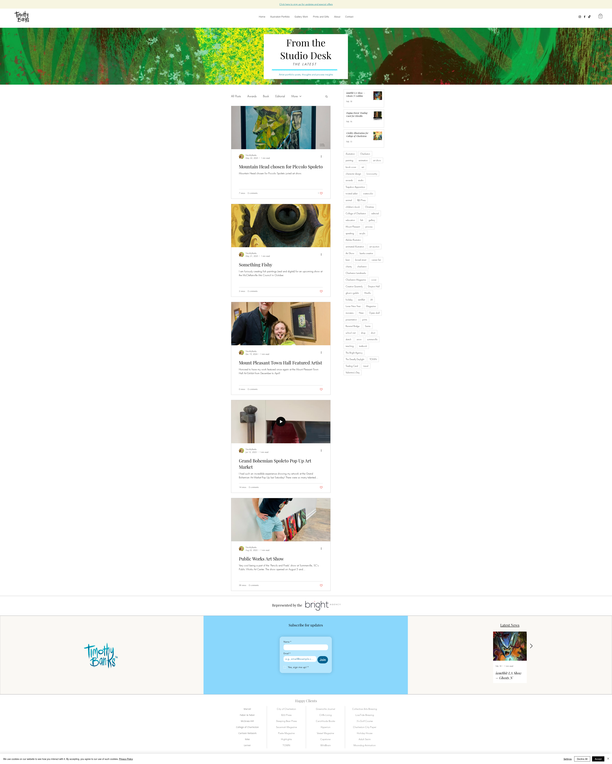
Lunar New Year (353, 306)
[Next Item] (531, 646)
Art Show (350, 253)
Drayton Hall (374, 286)
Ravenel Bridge (353, 326)
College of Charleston (356, 213)
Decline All (582, 758)
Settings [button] (568, 758)
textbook (363, 345)
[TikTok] (589, 16)
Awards (252, 96)
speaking (350, 233)
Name (287, 641)
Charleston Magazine (356, 279)
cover (373, 279)
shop (363, 332)
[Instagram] (579, 16)
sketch (348, 339)
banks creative (366, 253)
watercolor (368, 193)
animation (363, 160)
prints (364, 319)
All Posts (236, 96)
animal (349, 200)
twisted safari (352, 193)
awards (349, 180)
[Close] (608, 758)
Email (287, 653)
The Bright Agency (354, 352)
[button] (306, 4)
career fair (376, 259)
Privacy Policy (126, 758)
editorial (375, 213)
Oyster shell (374, 312)
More (294, 96)
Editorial (280, 96)
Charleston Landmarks (356, 272)
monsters (349, 312)
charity (349, 266)
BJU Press (361, 200)
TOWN (373, 359)
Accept (598, 758)
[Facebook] (584, 16)
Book (266, 96)
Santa (367, 326)
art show (377, 160)
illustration (350, 153)
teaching (350, 345)
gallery (372, 220)
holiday (349, 299)
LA (371, 299)
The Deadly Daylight (355, 359)
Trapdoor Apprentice (355, 186)
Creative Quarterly (354, 286)
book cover (351, 166)
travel (365, 365)
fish (361, 220)
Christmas (369, 206)
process (368, 226)
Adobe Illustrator (353, 239)
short (373, 332)
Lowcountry (372, 173)
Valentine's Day (353, 372)
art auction (374, 246)
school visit (351, 332)
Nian (361, 312)
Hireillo (367, 292)
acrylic (362, 233)
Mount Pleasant (353, 226)
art (363, 166)
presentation (351, 319)
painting (349, 160)
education (350, 220)
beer (348, 259)
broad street (360, 259)
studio (361, 180)
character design (353, 173)
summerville (372, 339)
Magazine (371, 306)
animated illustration (355, 246)
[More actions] (322, 156)
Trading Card (352, 365)
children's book (353, 206)
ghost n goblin (352, 292)
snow (359, 339)
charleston (362, 266)
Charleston (365, 153)
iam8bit (361, 299)
